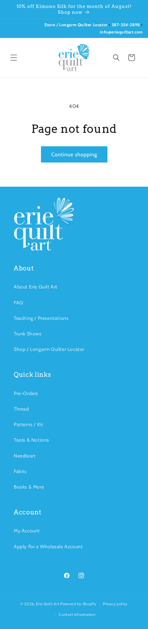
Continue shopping (74, 154)
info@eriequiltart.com (121, 32)
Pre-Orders (26, 393)
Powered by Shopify (78, 603)
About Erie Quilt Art (35, 287)
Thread (21, 409)
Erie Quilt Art (47, 603)
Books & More (29, 487)
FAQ (18, 302)
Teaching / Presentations (41, 318)
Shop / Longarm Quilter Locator (49, 349)
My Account (27, 531)
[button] (13, 57)
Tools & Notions (31, 440)
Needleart (24, 456)
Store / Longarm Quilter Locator (76, 24)
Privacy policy (115, 603)
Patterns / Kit (28, 424)
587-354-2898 (126, 24)
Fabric (20, 471)
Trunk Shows (28, 334)
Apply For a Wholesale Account (48, 546)
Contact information (77, 614)
